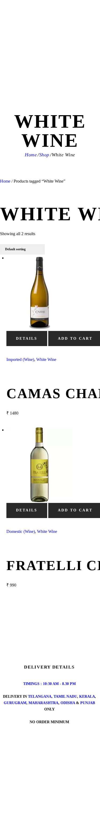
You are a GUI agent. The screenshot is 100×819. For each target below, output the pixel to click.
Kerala (87, 697)
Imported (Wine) (20, 359)
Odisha (68, 703)
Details (26, 338)
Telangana (39, 697)
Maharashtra (43, 703)
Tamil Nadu (65, 697)
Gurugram (15, 703)
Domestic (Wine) (20, 531)
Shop (44, 154)
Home (31, 154)
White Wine (46, 359)
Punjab (87, 703)
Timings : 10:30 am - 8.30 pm (49, 684)
